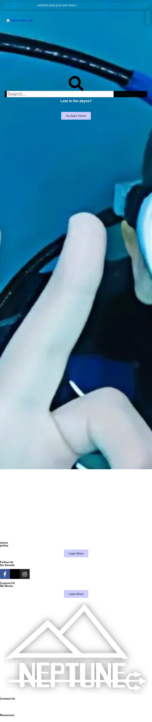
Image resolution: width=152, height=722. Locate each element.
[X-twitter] (15, 574)
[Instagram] (25, 574)
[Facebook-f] (5, 574)
